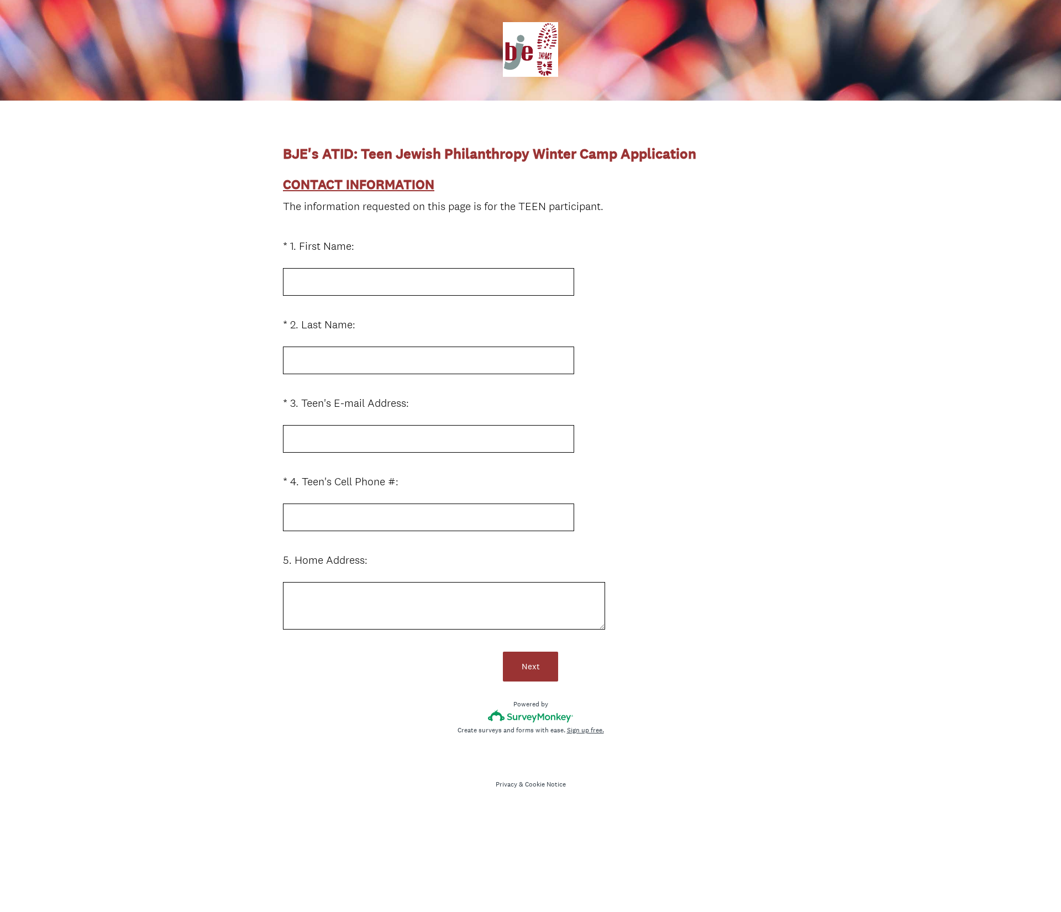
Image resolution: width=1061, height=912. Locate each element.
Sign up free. (585, 730)
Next (531, 666)
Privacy (506, 784)
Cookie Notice (545, 784)
